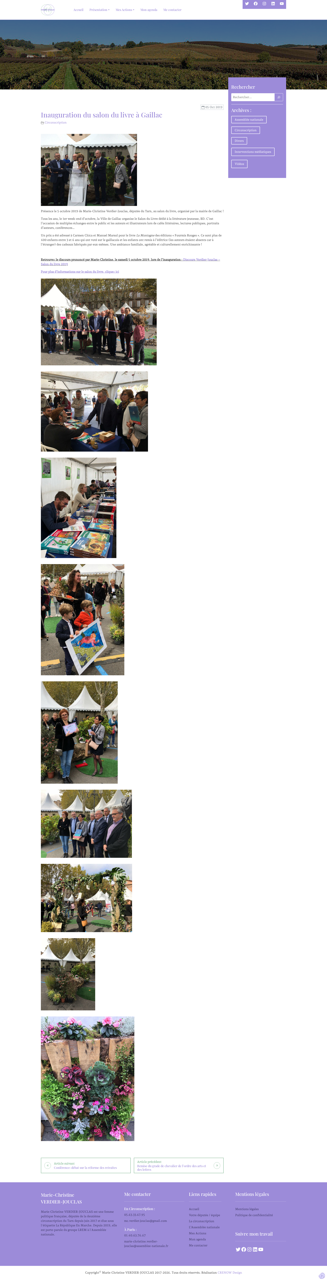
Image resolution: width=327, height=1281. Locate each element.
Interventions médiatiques (253, 152)
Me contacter (172, 10)
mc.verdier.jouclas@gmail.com (145, 1221)
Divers (239, 141)
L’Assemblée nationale (204, 1227)
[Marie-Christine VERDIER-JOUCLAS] (48, 10)
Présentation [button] (98, 10)
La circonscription (201, 1221)
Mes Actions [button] (124, 10)
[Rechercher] (278, 97)
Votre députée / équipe (204, 1215)
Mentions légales (247, 1209)
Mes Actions (197, 1233)
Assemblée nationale (249, 119)
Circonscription (56, 122)
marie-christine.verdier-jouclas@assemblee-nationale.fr (146, 1244)
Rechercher (243, 87)
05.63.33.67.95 (134, 1215)
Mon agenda (148, 10)
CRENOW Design (230, 1272)
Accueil (78, 10)
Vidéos (239, 164)
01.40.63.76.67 (135, 1235)
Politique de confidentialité (254, 1215)
